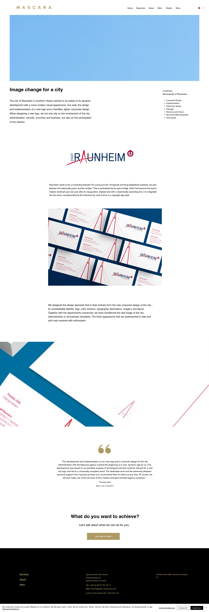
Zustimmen (197, 608)
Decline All (183, 608)
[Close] (206, 608)
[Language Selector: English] (201, 8)
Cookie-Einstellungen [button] (167, 608)
